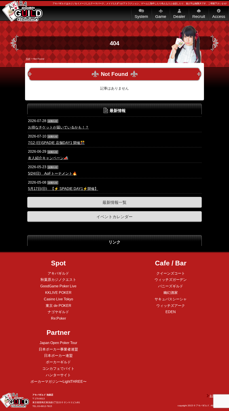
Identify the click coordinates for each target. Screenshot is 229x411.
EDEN (170, 312)
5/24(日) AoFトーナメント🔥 (52, 173)
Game (160, 16)
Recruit (198, 16)
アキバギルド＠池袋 (22, 15)
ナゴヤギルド (58, 312)
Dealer (179, 16)
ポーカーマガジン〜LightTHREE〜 (58, 381)
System (141, 16)
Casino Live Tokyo (58, 299)
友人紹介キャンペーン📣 (48, 158)
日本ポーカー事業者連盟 (58, 349)
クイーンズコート (170, 273)
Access (218, 16)
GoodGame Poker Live (58, 286)
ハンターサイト (58, 375)
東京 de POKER (58, 306)
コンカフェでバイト (58, 368)
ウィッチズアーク (170, 306)
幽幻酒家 (170, 293)
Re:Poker (58, 318)
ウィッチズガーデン (171, 280)
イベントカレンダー (114, 217)
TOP (28, 59)
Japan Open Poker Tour (58, 343)
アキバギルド (58, 273)
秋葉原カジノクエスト (58, 280)
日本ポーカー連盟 (58, 355)
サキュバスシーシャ (171, 299)
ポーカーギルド (58, 362)
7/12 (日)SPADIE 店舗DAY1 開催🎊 (56, 143)
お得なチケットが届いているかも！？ (58, 127)
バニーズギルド (170, 286)
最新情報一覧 (114, 202)
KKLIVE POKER (58, 293)
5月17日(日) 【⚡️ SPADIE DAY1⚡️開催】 (63, 189)
